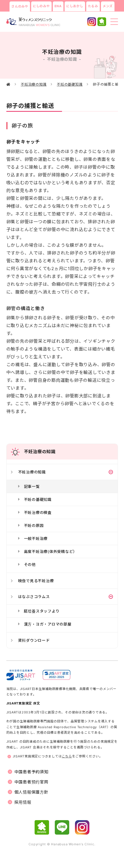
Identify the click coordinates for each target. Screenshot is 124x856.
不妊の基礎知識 (69, 84)
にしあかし (74, 6)
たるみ (93, 6)
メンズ (108, 6)
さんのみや (19, 6)
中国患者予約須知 (31, 771)
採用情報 (22, 802)
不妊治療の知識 (33, 84)
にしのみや (41, 6)
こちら (67, 756)
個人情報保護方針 (31, 791)
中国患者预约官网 (31, 781)
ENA (58, 6)
